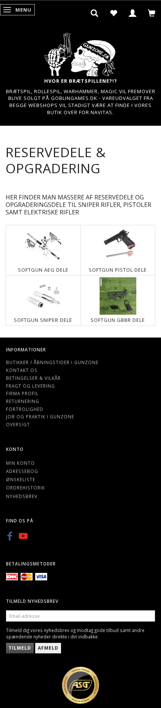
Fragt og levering (30, 386)
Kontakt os (21, 370)
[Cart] (151, 13)
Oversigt (18, 424)
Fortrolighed (24, 409)
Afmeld (48, 648)
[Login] (132, 13)
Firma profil (22, 393)
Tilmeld (20, 648)
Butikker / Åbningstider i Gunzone (52, 362)
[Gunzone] (80, 52)
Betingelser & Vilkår (33, 378)
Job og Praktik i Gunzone (40, 416)
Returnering (22, 401)
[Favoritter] (113, 13)
